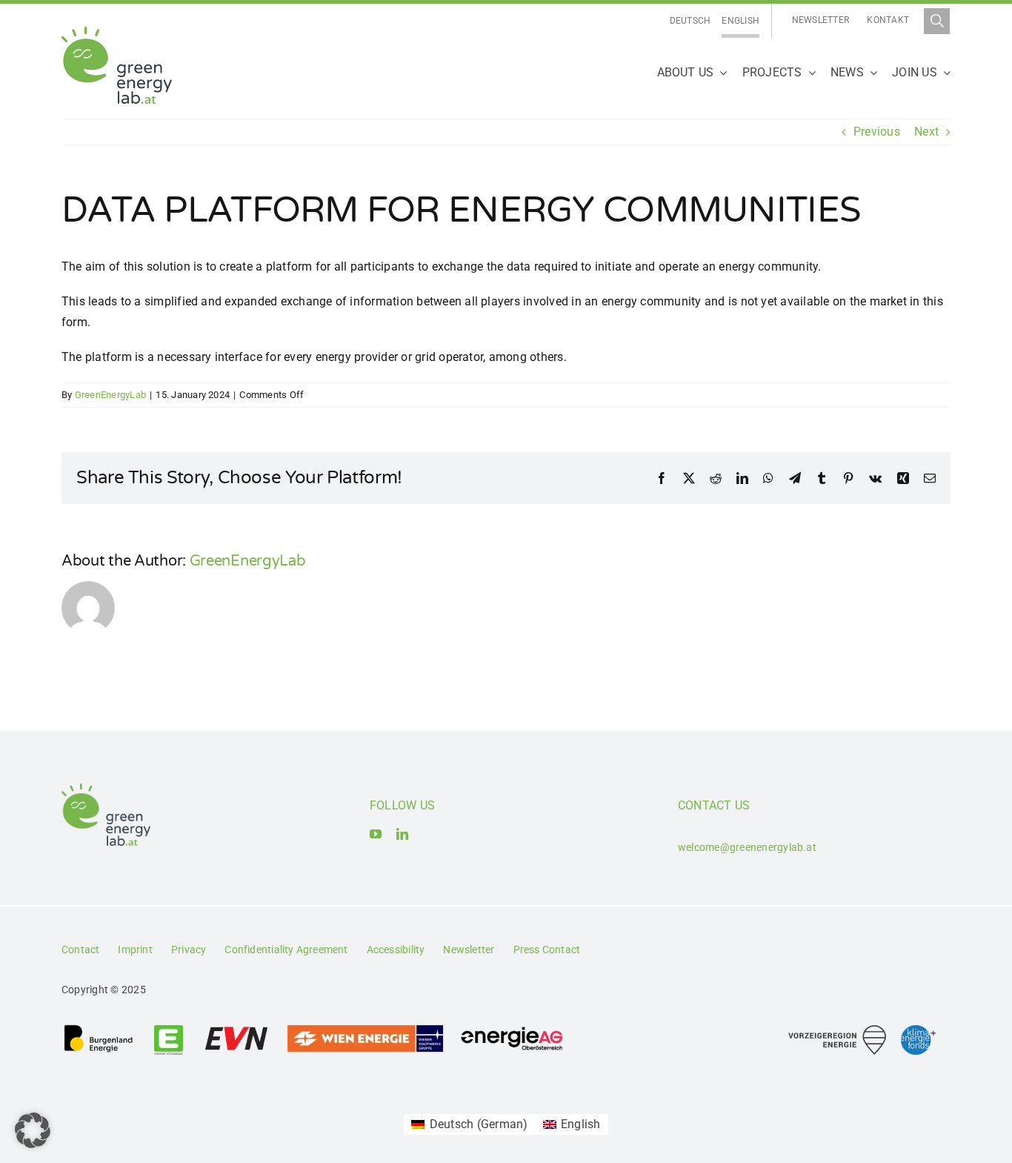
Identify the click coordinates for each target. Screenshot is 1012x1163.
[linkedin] (402, 834)
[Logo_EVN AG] (236, 1029)
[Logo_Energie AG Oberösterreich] (512, 1029)
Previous (876, 132)
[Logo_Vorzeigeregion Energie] (837, 1031)
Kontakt (888, 20)
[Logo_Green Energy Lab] (116, 32)
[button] (32, 1130)
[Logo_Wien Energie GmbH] (365, 1029)
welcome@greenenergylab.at (747, 847)
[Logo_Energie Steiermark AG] (168, 1029)
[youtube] (376, 834)
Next (926, 132)
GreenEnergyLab (110, 394)
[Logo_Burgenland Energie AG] (98, 1029)
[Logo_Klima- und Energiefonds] (918, 1031)
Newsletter (820, 20)
